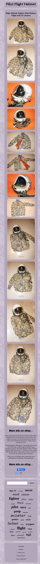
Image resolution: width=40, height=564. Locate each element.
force (20, 502)
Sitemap (21, 549)
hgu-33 (13, 490)
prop (17, 511)
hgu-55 (24, 532)
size (29, 508)
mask (16, 494)
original (12, 529)
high (28, 534)
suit (29, 516)
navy (23, 507)
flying (11, 532)
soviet (18, 532)
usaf (22, 520)
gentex (15, 519)
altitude (25, 494)
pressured (20, 535)
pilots (24, 499)
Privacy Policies (21, 556)
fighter (14, 498)
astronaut (21, 538)
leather (30, 499)
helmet (13, 523)
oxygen (30, 524)
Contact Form (21, 552)
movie (29, 490)
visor (30, 529)
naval (28, 519)
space (13, 535)
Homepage (21, 546)
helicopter (25, 512)
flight (21, 528)
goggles (13, 503)
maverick (28, 503)
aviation (30, 532)
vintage (20, 491)
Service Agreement (21, 559)
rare (22, 524)
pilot (14, 507)
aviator (18, 515)
